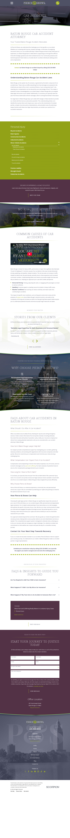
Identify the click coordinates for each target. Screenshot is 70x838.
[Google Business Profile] (44, 771)
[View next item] (37, 341)
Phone (12, 661)
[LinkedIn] (32, 771)
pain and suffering (31, 466)
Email (37, 661)
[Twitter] (25, 771)
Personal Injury (35, 755)
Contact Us (35, 764)
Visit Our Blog (35, 624)
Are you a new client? (16, 666)
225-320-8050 (35, 729)
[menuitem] (16, 130)
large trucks (20, 297)
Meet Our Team (35, 195)
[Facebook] (28, 771)
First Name (13, 657)
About (35, 751)
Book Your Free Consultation (35, 221)
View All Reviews (35, 347)
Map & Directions (35, 707)
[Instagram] (38, 771)
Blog (35, 761)
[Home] (34, 3)
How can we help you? (16, 671)
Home (35, 748)
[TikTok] (41, 771)
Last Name (38, 657)
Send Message (35, 691)
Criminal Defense (35, 758)
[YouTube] (35, 771)
